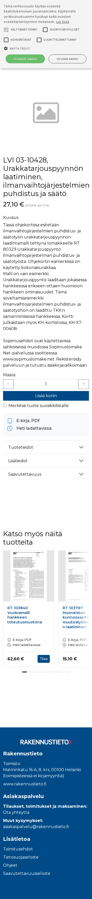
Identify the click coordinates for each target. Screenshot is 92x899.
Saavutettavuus (24, 474)
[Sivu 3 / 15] (32, 672)
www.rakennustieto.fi (25, 784)
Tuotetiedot (20, 447)
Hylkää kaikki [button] (67, 59)
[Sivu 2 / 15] (29, 672)
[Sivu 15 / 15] (69, 672)
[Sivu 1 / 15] (24, 672)
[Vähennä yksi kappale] (8, 384)
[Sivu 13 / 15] (63, 672)
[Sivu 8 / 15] (48, 672)
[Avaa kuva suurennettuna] (46, 114)
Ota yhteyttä (16, 812)
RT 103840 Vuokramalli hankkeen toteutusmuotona (24, 615)
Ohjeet (10, 865)
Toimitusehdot (18, 849)
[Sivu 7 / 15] (44, 672)
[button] (46, 48)
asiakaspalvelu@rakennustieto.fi (36, 826)
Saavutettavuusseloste (26, 873)
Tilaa (44, 658)
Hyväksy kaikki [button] (25, 59)
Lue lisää (62, 22)
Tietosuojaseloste (21, 857)
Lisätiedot (18, 460)
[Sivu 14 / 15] (66, 672)
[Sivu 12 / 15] (60, 672)
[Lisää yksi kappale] (83, 384)
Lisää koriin (46, 395)
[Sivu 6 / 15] (41, 672)
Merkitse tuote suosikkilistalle (38, 405)
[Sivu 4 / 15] (35, 672)
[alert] (46, 34)
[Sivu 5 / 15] (38, 672)
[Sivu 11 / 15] (57, 672)
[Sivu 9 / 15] (51, 672)
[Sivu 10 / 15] (54, 672)
